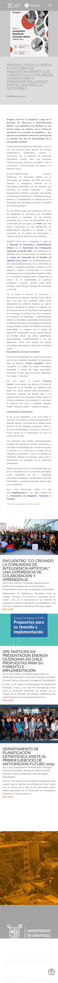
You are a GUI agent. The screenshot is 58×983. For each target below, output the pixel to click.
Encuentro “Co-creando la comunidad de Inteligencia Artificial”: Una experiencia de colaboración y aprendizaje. (28, 570)
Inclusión (46, 770)
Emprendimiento (10, 589)
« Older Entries (6, 803)
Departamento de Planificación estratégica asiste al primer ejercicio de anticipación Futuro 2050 (29, 756)
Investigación (34, 589)
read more (8, 609)
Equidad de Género (32, 770)
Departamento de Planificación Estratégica (33, 767)
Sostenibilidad (47, 589)
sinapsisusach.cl (20, 493)
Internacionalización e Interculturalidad (30, 774)
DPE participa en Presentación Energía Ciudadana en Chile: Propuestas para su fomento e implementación (25, 661)
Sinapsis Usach (35, 174)
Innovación (23, 589)
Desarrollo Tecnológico (35, 586)
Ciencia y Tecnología (23, 583)
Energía (15, 680)
